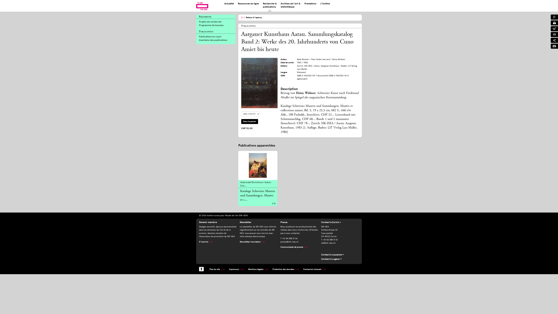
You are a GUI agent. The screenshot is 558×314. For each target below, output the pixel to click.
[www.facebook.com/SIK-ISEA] (201, 269)
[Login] (554, 22)
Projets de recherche (210, 21)
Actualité (229, 3)
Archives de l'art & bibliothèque (290, 5)
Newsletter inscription (250, 242)
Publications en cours (210, 36)
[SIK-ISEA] (202, 6)
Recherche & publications (270, 5)
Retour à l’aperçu (254, 17)
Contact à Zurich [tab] (330, 222)
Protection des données (283, 269)
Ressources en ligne (248, 3)
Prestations (310, 3)
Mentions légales (256, 269)
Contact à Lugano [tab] (330, 259)
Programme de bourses (211, 25)
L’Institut (325, 3)
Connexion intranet (312, 269)
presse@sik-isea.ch (289, 242)
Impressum (234, 269)
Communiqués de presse (291, 247)
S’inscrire (204, 242)
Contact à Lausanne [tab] (332, 254)
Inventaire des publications (213, 40)
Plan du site (215, 269)
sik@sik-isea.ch (328, 243)
